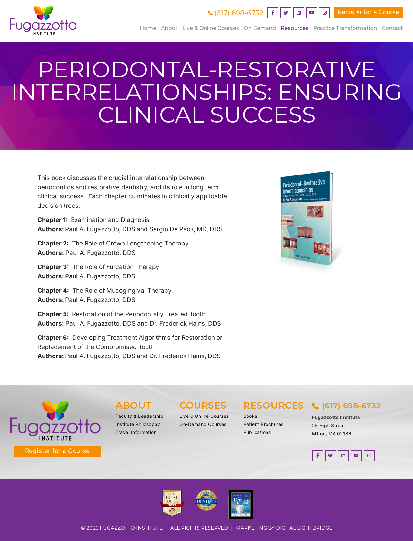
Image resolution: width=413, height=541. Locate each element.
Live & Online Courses (204, 416)
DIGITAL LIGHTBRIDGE (304, 528)
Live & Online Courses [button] (210, 28)
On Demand (260, 28)
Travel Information (136, 432)
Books (250, 416)
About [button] (169, 28)
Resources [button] (294, 28)
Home (148, 28)
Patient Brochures (263, 424)
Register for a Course (368, 12)
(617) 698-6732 (238, 13)
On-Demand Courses (203, 424)
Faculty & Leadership (139, 416)
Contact (392, 28)
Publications (257, 432)
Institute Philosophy (138, 424)
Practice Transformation (345, 28)
